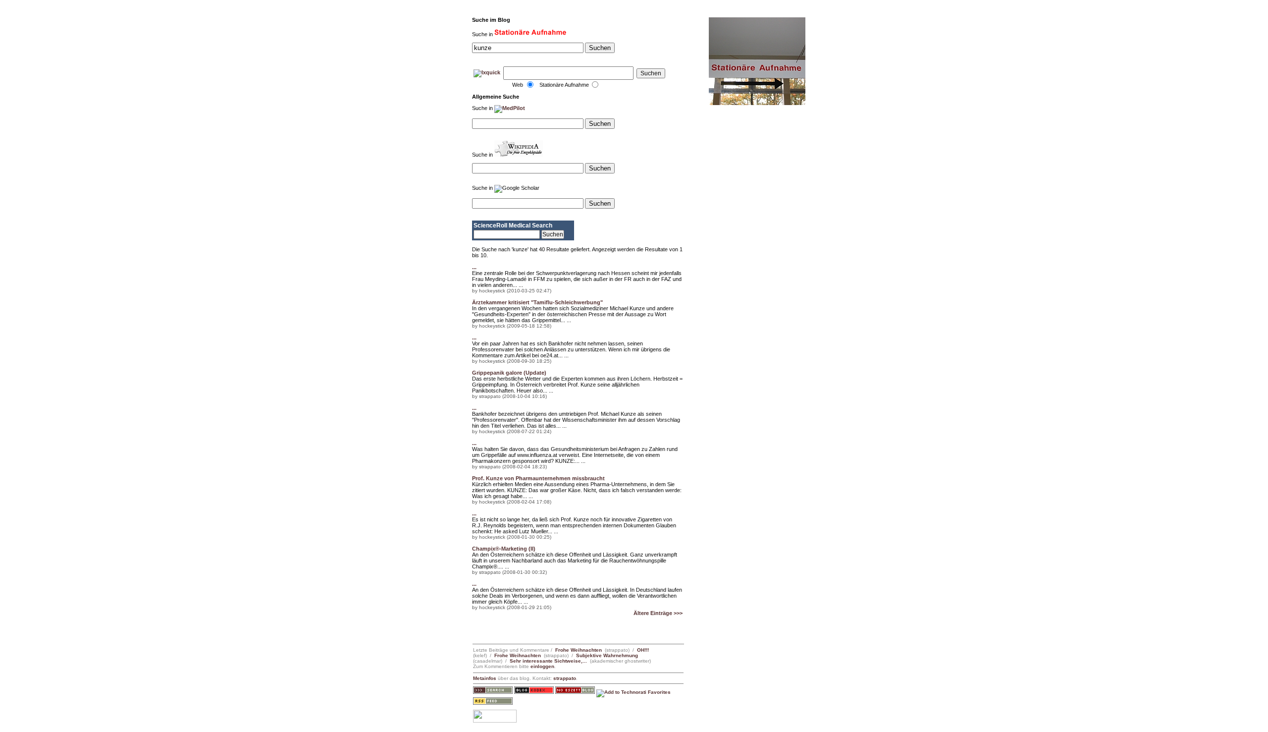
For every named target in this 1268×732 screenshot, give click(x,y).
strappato (564, 678)
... (474, 267)
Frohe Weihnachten (578, 650)
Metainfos (484, 678)
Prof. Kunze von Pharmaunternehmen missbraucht (538, 478)
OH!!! (643, 650)
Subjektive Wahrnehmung (607, 655)
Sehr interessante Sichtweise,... (548, 661)
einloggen (542, 666)
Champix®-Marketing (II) (503, 549)
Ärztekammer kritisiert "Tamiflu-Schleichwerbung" (537, 302)
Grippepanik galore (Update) (509, 373)
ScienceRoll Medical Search (513, 225)
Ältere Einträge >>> (658, 613)
